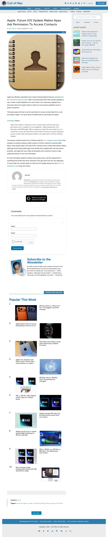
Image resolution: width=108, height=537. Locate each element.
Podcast (79, 11)
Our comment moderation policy (78, 521)
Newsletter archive (54, 292)
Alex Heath (12, 28)
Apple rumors (22, 11)
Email (13, 233)
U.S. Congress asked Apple (52, 140)
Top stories (59, 503)
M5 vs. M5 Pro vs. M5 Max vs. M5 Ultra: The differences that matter (50, 451)
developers (42, 503)
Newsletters (86, 11)
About (78, 22)
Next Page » (36, 513)
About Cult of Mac (59, 521)
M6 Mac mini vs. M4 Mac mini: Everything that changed (48, 379)
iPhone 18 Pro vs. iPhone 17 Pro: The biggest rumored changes (49, 307)
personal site (45, 187)
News (29, 8)
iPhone (48, 503)
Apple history (63, 11)
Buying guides (65, 8)
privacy (53, 503)
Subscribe (101, 3)
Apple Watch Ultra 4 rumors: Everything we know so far (26, 325)
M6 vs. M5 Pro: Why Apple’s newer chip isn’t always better (26, 397)
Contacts (35, 503)
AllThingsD (10, 121)
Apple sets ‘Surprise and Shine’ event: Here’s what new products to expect (25, 361)
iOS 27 (30, 11)
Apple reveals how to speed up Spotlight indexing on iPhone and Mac (26, 433)
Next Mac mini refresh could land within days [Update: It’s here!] (49, 343)
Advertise (87, 22)
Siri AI (35, 11)
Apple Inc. (26, 503)
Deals (55, 8)
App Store (19, 503)
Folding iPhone (43, 11)
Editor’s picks (54, 11)
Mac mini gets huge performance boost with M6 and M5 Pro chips (26, 469)
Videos (73, 11)
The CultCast (33, 181)
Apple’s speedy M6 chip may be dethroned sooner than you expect (49, 415)
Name (13, 226)
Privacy (96, 22)
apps (30, 503)
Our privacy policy (46, 521)
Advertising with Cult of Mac (28, 521)
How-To (46, 8)
